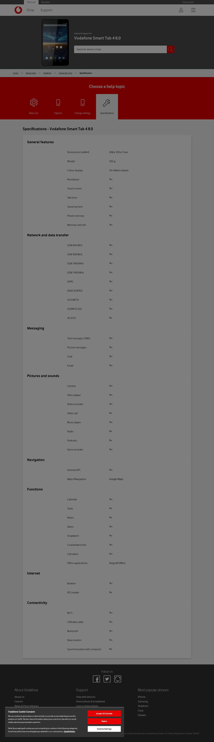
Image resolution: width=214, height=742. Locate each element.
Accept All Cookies (104, 713)
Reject (104, 721)
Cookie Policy (69, 731)
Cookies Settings (104, 729)
